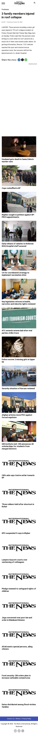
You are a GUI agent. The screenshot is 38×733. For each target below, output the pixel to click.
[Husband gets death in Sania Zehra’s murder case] (19, 146)
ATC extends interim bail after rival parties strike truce (17, 331)
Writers (18, 718)
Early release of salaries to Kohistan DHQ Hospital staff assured (18, 245)
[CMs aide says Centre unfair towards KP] (19, 462)
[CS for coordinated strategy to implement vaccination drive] (19, 260)
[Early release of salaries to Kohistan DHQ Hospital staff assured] (19, 231)
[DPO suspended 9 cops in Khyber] (19, 520)
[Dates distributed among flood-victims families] (19, 692)
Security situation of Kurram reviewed (18, 388)
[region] (19, 81)
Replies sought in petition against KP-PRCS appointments (18, 216)
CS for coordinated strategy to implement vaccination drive (15, 274)
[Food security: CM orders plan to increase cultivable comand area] (19, 663)
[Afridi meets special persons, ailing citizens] (19, 634)
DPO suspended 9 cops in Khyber (16, 533)
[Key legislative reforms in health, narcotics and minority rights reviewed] (19, 289)
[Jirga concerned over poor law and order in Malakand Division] (19, 605)
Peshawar (5, 9)
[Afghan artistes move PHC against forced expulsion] (19, 402)
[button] (19, 59)
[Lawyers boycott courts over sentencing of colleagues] (19, 547)
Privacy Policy (26, 718)
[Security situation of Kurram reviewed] (19, 376)
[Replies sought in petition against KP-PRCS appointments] (19, 202)
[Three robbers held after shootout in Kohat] (19, 491)
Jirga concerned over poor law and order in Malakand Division (17, 618)
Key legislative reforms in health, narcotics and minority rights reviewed (18, 302)
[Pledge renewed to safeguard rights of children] (19, 576)
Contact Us (10, 718)
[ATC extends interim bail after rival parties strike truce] (19, 318)
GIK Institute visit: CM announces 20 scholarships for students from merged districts (18, 446)
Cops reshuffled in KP (11, 188)
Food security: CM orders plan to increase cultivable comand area (16, 676)
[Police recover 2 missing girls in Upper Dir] (19, 347)
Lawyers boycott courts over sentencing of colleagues (14, 561)
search (35, 3)
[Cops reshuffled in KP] (19, 175)
